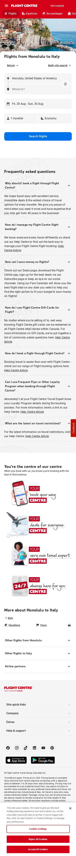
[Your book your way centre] (38, 494)
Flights (12, 13)
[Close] (70, 808)
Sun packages (54, 13)
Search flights (38, 136)
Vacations (31, 13)
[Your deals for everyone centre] (38, 525)
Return (11, 65)
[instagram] (17, 748)
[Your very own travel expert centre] (38, 555)
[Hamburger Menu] (6, 5)
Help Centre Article (16, 370)
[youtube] (43, 748)
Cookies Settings (38, 829)
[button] (21, 118)
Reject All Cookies (38, 839)
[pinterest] (52, 748)
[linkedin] (34, 748)
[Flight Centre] (24, 5)
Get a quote (57, 5)
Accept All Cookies (38, 849)
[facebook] (8, 748)
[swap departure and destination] (65, 84)
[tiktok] (25, 748)
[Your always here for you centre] (38, 585)
